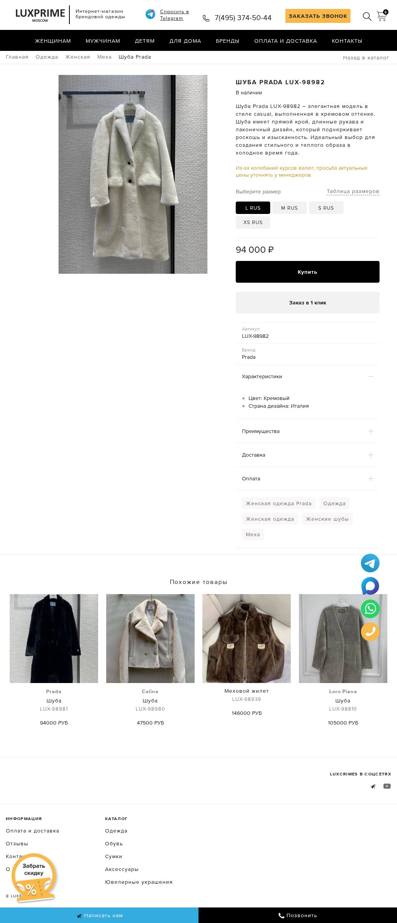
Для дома (185, 41)
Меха (253, 534)
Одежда (334, 503)
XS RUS (253, 222)
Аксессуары (122, 869)
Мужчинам (103, 41)
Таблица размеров (353, 191)
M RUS (289, 207)
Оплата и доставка (285, 41)
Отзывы (17, 843)
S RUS (326, 207)
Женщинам (53, 41)
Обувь (114, 843)
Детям (145, 41)
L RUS (253, 207)
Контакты (347, 41)
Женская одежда (270, 519)
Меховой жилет (246, 695)
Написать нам (102, 915)
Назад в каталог (366, 57)
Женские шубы (327, 519)
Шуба (54, 700)
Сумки (114, 856)
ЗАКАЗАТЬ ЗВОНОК (318, 16)
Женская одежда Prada (279, 503)
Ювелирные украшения (139, 882)
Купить (308, 272)
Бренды (228, 41)
